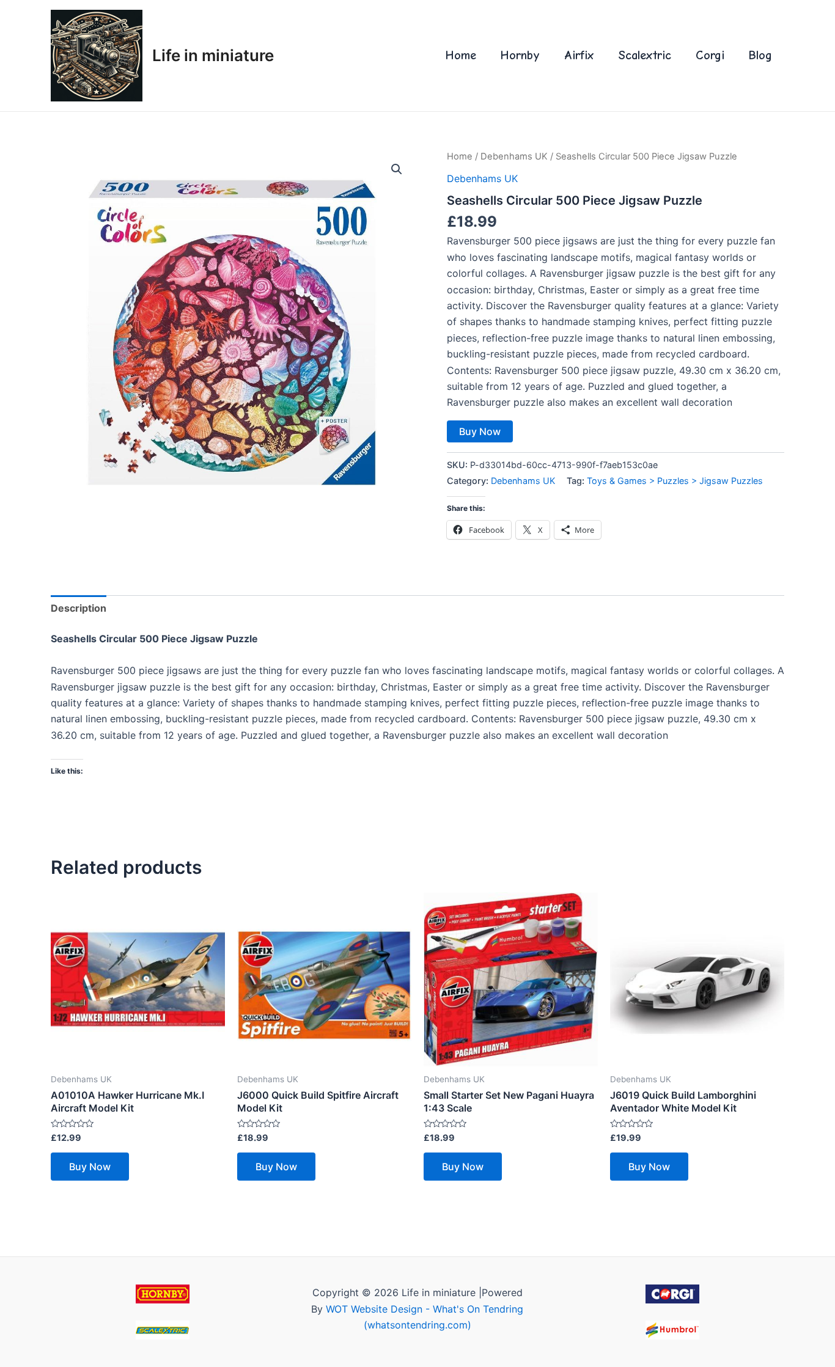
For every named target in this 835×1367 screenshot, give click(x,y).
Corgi (710, 55)
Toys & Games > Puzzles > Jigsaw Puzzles (675, 480)
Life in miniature (213, 55)
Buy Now (480, 431)
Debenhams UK (514, 156)
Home (461, 55)
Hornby (520, 55)
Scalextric (645, 55)
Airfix (579, 55)
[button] (397, 169)
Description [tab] (78, 608)
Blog (760, 55)
